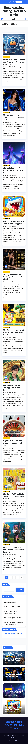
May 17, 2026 (8, 501)
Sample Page (16, 740)
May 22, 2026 (8, 281)
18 (17, 577)
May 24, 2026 (8, 175)
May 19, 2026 (8, 448)
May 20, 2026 (8, 392)
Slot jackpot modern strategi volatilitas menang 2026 (13, 117)
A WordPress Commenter (10, 633)
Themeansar (14, 737)
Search (5, 584)
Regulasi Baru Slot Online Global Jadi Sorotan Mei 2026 (13, 443)
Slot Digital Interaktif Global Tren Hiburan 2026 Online (13, 170)
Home (10, 740)
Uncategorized (7, 56)
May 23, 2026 (8, 226)
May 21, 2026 (8, 337)
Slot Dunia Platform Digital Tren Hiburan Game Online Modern (13, 496)
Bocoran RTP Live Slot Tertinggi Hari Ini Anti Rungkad (11, 387)
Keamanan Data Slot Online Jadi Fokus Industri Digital (14, 60)
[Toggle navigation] (13, 19)
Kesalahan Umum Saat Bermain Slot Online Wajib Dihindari (13, 549)
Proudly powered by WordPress (10, 735)
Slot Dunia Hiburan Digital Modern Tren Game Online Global (13, 332)
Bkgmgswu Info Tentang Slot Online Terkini (14, 11)
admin (15, 64)
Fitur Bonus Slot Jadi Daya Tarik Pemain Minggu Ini (13, 222)
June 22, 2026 (8, 122)
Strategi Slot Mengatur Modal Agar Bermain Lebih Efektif (13, 276)
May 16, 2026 (8, 554)
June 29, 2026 (8, 64)
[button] (23, 19)
